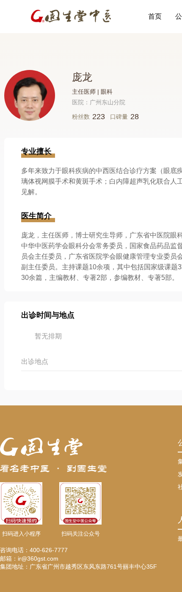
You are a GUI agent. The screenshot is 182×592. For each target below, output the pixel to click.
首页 (155, 16)
